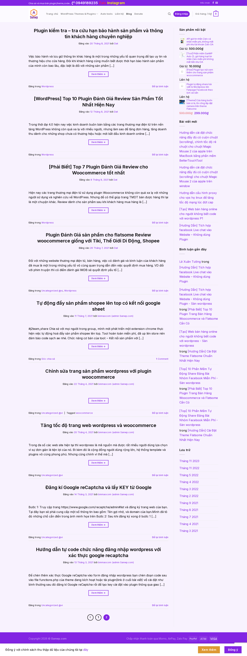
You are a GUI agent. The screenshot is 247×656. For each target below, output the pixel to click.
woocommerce (84, 413)
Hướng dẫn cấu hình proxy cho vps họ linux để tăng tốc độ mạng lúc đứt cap (198, 197)
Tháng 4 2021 (188, 524)
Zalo (102, 3)
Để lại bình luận (160, 86)
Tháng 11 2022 (189, 468)
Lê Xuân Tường (190, 261)
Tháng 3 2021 (188, 531)
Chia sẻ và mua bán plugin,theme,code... (50, 3)
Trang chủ (52, 13)
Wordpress (47, 86)
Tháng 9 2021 (188, 503)
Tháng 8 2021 (188, 510)
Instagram (116, 3)
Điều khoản (205, 3)
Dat (116, 43)
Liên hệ (119, 13)
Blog (129, 13)
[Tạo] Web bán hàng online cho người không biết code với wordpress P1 (198, 213)
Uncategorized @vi (52, 290)
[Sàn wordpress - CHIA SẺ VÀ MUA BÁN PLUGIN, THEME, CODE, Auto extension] (35, 14)
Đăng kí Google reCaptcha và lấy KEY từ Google (98, 487)
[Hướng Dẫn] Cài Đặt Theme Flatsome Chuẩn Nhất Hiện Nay (197, 356)
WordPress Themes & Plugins (78, 13)
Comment (162, 358)
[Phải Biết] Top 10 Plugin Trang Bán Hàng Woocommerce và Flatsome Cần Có (198, 316)
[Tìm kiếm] (169, 13)
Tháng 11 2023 (189, 461)
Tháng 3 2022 (188, 489)
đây (85, 649)
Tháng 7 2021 (188, 517)
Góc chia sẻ (48, 358)
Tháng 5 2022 (188, 475)
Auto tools (106, 13)
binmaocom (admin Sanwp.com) (115, 316)
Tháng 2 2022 (188, 496)
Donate (138, 13)
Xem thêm (98, 74)
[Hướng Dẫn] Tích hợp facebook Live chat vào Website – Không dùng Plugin (195, 232)
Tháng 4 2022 (189, 482)
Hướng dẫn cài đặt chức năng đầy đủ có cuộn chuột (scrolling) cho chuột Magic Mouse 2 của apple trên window (198, 177)
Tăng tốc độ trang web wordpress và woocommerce (98, 425)
